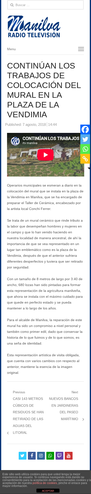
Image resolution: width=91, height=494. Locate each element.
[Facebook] (85, 129)
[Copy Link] (85, 159)
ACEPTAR (48, 490)
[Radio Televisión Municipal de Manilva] (45, 26)
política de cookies (45, 483)
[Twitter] (85, 139)
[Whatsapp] (85, 149)
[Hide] (89, 168)
